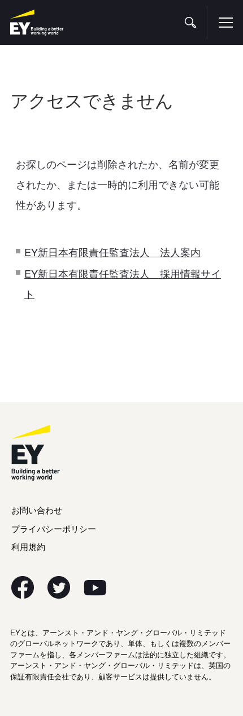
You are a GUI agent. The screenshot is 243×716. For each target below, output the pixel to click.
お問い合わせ (36, 510)
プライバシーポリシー (53, 528)
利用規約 (28, 546)
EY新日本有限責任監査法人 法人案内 (112, 251)
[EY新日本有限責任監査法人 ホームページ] (37, 23)
